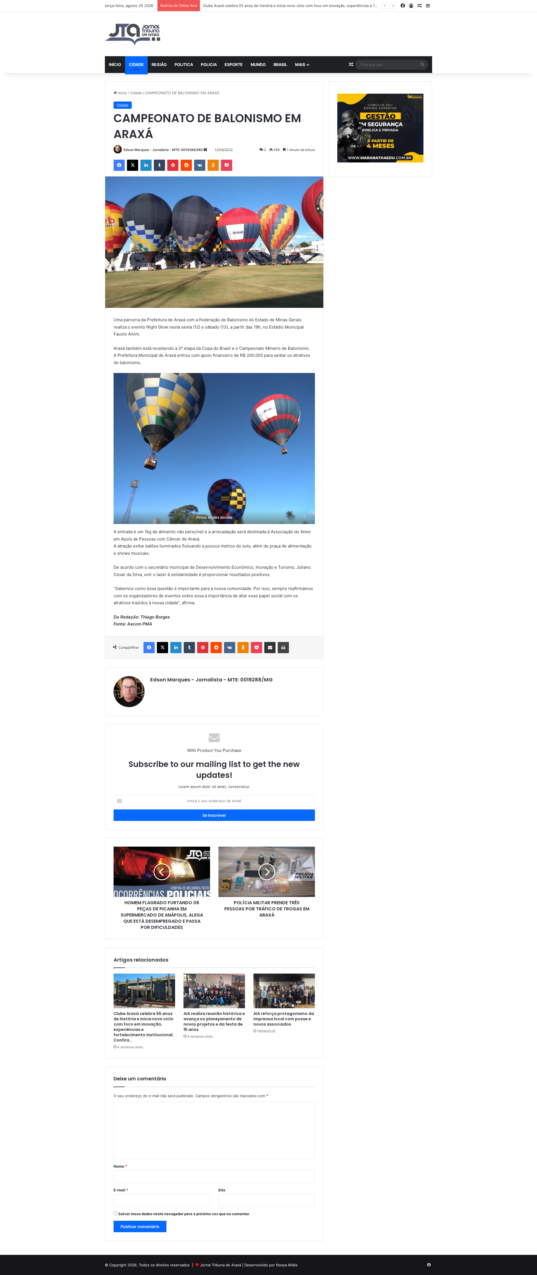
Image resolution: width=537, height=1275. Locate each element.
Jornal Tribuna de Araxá (220, 1265)
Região (159, 64)
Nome (120, 1166)
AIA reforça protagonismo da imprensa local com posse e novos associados (283, 1019)
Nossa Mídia (286, 1265)
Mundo (258, 64)
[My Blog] (133, 34)
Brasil (280, 64)
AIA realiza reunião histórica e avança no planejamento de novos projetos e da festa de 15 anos (214, 1021)
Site (221, 1190)
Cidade (136, 64)
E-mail (121, 1190)
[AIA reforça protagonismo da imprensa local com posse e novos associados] (284, 991)
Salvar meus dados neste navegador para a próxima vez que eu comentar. (184, 1214)
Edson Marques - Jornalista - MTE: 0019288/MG (163, 150)
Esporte (234, 64)
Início (115, 64)
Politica (184, 64)
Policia (209, 64)
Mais (300, 64)
